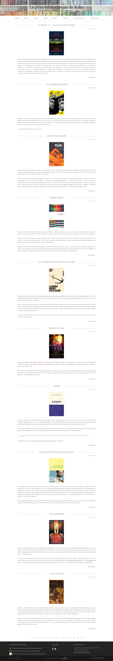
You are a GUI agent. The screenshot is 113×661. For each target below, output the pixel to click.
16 (78, 637)
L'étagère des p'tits (79, 18)
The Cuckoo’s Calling (36, 362)
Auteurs (35, 18)
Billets (55, 18)
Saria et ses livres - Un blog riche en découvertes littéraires (25, 651)
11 (60, 637)
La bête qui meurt (56, 136)
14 (70, 637)
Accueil (16, 18)
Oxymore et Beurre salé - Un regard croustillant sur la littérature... (27, 648)
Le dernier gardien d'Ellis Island (56, 262)
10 (56, 637)
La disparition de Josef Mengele (56, 452)
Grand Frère (57, 197)
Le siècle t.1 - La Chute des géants (56, 25)
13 (67, 637)
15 (74, 637)
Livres (26, 18)
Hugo (43, 441)
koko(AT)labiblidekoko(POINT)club (82, 652)
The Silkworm (57, 362)
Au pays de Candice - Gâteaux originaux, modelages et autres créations (28, 654)
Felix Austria (57, 573)
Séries (45, 18)
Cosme (56, 386)
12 (63, 637)
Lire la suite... (92, 77)
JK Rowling (71, 364)
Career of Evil (56, 328)
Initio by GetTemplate (99, 658)
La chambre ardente (56, 84)
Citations (65, 18)
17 (81, 637)
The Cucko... (89, 562)
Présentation (94, 18)
